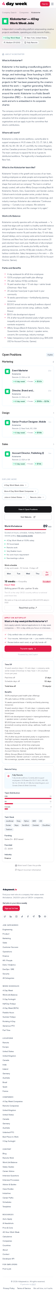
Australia (6, 1078)
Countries (7, 1245)
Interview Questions (11, 1175)
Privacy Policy (9, 1288)
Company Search (9, 12)
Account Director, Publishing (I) (28, 452)
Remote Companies (11, 1106)
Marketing (7, 938)
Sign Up (45, 4)
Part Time (6, 1030)
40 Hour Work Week (11, 1232)
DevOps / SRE (8, 969)
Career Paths (8, 1198)
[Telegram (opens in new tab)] (33, 916)
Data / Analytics (9, 965)
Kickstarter (16, 374)
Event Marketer (20, 370)
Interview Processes (11, 1180)
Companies (24, 12)
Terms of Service (24, 1288)
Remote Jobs (35, 497)
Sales (5, 942)
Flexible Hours (8, 1012)
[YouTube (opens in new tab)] (45, 916)
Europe (6, 1047)
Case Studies (8, 1189)
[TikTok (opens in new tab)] (22, 916)
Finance (6, 956)
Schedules (7, 1202)
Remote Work (8, 1158)
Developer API (8, 1259)
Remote (6, 1042)
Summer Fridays (9, 1017)
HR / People (7, 960)
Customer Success (10, 947)
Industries (7, 1193)
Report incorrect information (29, 870)
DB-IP (34, 1284)
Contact (6, 1254)
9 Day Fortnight (9, 1141)
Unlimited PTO (8, 1132)
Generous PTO (9, 1026)
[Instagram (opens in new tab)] (16, 916)
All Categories (8, 978)
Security (6, 974)
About (5, 1250)
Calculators (7, 1236)
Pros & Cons (8, 1228)
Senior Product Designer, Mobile (29, 421)
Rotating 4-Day (9, 1021)
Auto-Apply (7, 1219)
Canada (6, 1060)
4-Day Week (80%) (10, 1008)
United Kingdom (9, 1056)
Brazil (5, 1082)
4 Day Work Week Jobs (14, 485)
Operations (7, 951)
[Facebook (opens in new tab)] (28, 916)
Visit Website (32, 517)
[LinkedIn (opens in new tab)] (10, 916)
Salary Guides (8, 1167)
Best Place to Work (10, 1137)
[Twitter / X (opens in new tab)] (5, 916)
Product (6, 934)
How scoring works (25, 536)
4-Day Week (8, 990)
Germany (6, 1073)
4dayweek (10, 889)
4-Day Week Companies (13, 1101)
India (5, 1065)
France (5, 1091)
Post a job (7, 1269)
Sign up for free (11, 908)
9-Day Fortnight (9, 999)
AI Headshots (8, 1223)
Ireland (5, 1069)
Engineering (7, 929)
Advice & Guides (9, 1184)
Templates (7, 1206)
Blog (4, 1153)
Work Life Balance (10, 1162)
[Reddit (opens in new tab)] (39, 916)
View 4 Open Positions (28, 509)
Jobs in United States (13, 497)
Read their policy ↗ (32, 608)
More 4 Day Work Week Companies (19, 491)
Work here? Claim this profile (29, 865)
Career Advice (8, 1171)
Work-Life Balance (10, 995)
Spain (5, 1087)
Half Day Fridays (9, 1004)
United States (8, 1051)
